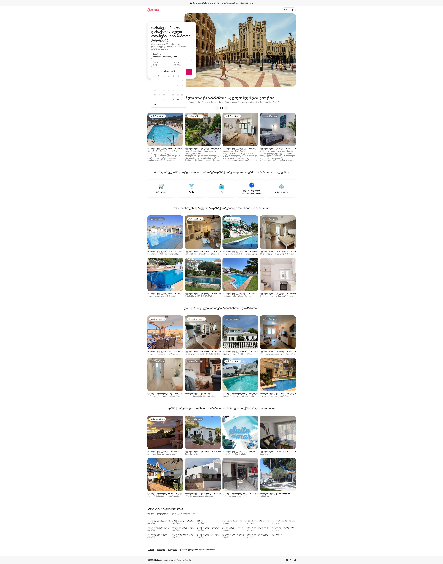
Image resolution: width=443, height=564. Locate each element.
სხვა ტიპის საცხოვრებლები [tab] (157, 514)
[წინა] (217, 108)
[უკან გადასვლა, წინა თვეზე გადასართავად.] (155, 71)
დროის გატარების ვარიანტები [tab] (183, 514)
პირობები (187, 560)
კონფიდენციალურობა (172, 560)
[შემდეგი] (226, 108)
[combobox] (171, 56)
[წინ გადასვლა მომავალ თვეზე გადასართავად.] (182, 71)
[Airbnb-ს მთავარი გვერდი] (153, 9)
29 (178, 100)
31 (155, 104)
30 (182, 100)
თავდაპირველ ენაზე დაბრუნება (241, 3)
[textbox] (161, 64)
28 (173, 100)
